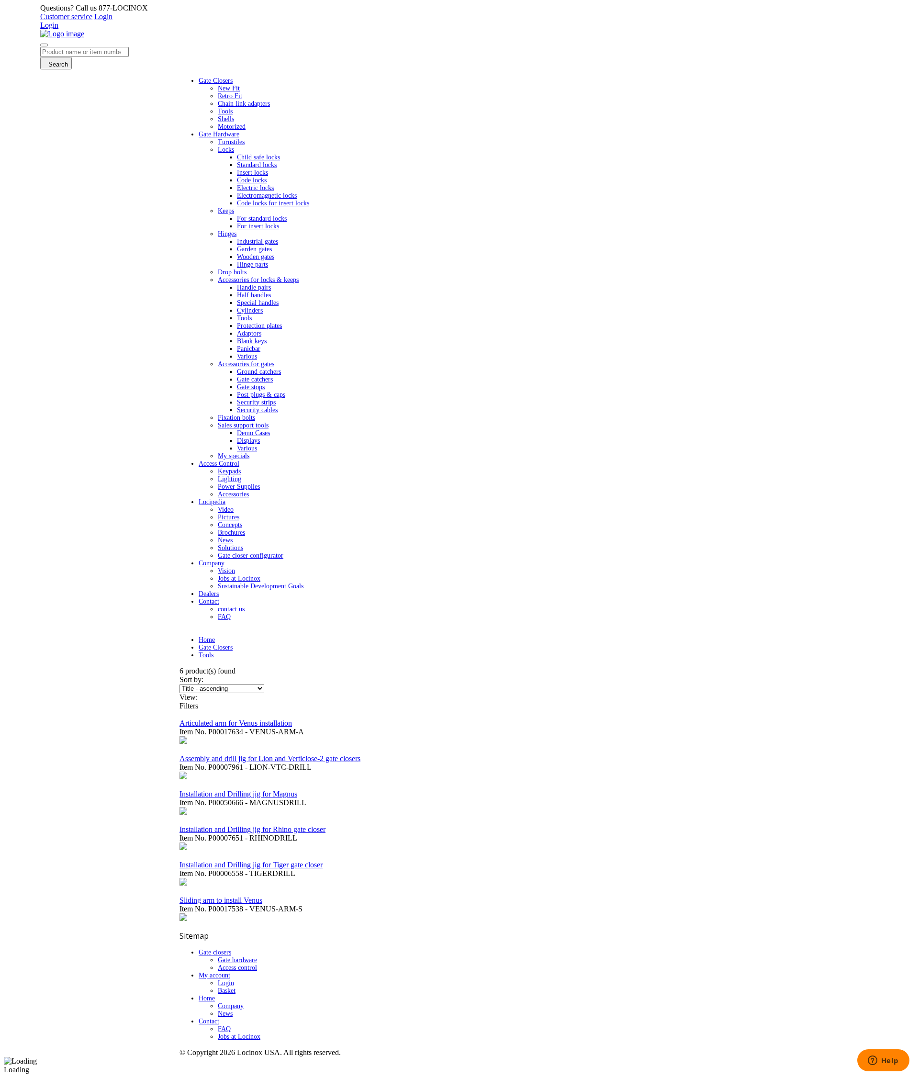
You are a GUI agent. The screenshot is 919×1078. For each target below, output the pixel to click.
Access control (237, 967)
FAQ (224, 1029)
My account (214, 975)
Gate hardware (237, 960)
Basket (226, 990)
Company (231, 1006)
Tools (206, 655)
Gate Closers (216, 647)
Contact (209, 1021)
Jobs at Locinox (239, 1036)
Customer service (66, 16)
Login (103, 16)
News (225, 1013)
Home (207, 639)
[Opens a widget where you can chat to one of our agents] (883, 1061)
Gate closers (215, 952)
